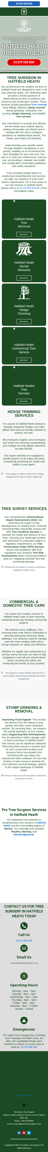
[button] (24, 12)
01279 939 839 (24, 3)
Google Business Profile (24, 1095)
